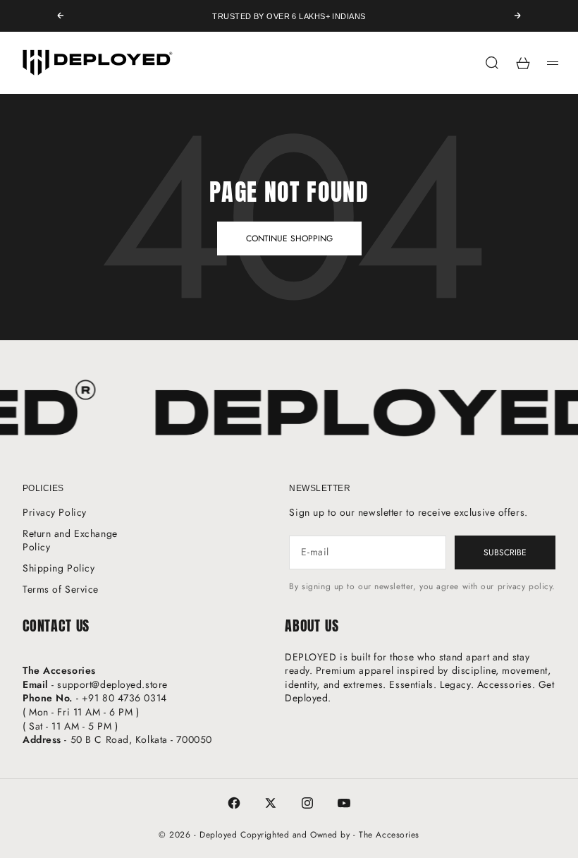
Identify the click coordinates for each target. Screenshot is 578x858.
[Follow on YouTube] (344, 803)
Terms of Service (61, 589)
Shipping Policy (58, 568)
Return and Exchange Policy (70, 540)
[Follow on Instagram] (307, 803)
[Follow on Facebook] (234, 803)
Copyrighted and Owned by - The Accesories (329, 834)
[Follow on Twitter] (271, 803)
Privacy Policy (55, 512)
